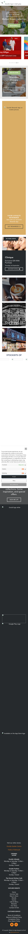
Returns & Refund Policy (14, 917)
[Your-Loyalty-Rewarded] (14, 618)
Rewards (14, 904)
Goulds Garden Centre (14, 846)
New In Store (14, 896)
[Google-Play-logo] (14, 677)
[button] (26, 448)
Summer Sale (14, 894)
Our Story (14, 906)
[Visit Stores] (14, 340)
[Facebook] (12, 924)
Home (14, 892)
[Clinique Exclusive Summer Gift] (14, 243)
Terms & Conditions (14, 915)
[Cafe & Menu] (14, 289)
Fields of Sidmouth (14, 850)
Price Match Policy (14, 921)
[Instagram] (16, 924)
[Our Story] (14, 315)
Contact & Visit (14, 908)
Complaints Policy (14, 919)
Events (14, 900)
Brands (14, 898)
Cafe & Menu (14, 902)
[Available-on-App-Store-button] (14, 786)
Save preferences (14, 484)
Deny (14, 480)
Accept (14, 476)
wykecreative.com (14, 932)
